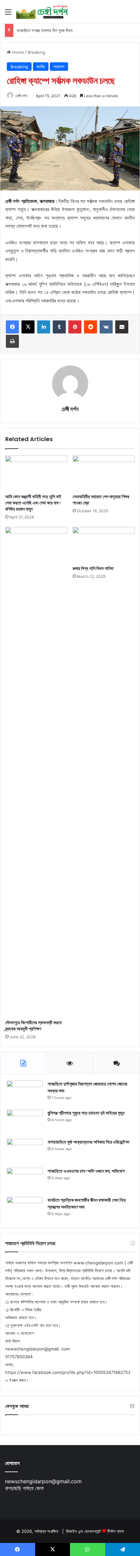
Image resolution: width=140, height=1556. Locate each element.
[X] (28, 326)
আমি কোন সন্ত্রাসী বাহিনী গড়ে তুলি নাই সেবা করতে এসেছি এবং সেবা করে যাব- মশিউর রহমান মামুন (33, 502)
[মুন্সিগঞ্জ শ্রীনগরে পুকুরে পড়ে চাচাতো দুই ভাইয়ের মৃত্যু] (25, 1122)
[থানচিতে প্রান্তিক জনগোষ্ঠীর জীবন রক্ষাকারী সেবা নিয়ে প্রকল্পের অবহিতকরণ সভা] (25, 1209)
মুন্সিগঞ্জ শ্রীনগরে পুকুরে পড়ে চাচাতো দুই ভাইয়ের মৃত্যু (86, 1113)
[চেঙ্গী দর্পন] (42, 12)
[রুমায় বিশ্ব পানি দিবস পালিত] (104, 544)
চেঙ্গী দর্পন (21, 95)
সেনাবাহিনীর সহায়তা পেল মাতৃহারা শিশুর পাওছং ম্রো (101, 499)
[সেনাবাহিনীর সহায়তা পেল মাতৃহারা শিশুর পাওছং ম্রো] (104, 473)
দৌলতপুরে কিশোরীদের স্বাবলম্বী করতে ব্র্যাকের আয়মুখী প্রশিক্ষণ (33, 1025)
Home (17, 52)
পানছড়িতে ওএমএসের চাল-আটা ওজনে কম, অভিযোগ (86, 1171)
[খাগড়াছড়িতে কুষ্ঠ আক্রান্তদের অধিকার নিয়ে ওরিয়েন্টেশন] (25, 1151)
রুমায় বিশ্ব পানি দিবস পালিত (93, 568)
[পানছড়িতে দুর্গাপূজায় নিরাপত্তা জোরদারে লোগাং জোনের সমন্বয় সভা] (25, 1093)
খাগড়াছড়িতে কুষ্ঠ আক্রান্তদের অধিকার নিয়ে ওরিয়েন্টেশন (88, 1142)
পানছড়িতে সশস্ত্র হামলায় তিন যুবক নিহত (45, 30)
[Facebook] (12, 326)
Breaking (36, 52)
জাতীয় (40, 66)
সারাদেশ (58, 66)
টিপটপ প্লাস (115, 1531)
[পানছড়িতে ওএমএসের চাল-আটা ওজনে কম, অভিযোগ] (25, 1180)
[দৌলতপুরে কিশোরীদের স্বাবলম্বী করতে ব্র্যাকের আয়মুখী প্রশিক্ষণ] (36, 771)
